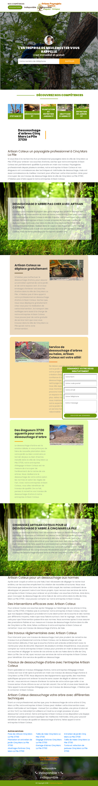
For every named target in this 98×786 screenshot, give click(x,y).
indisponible (47, 773)
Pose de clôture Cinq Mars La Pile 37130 (20, 735)
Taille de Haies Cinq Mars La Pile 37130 (77, 741)
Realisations (15, 7)
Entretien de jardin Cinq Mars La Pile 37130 (75, 735)
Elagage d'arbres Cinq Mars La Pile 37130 (49, 741)
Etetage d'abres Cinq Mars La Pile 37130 (48, 747)
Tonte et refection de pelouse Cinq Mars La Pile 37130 (75, 748)
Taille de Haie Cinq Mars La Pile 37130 (48, 735)
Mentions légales (56, 783)
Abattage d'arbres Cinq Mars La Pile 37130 (19, 749)
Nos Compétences (16, 4)
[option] (15, 111)
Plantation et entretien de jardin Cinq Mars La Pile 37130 (20, 742)
